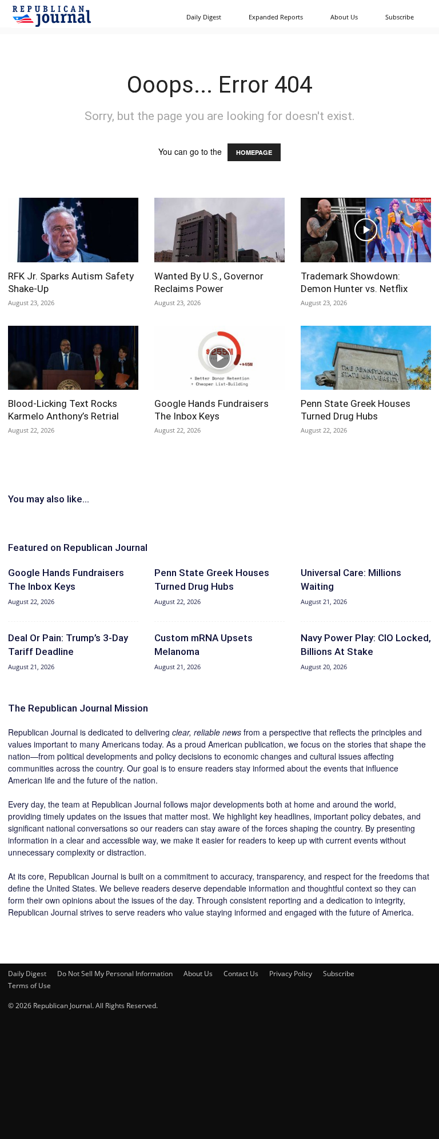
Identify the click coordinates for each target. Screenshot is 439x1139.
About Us (344, 17)
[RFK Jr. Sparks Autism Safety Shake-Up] (73, 230)
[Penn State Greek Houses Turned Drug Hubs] (366, 358)
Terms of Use (29, 985)
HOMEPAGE (254, 152)
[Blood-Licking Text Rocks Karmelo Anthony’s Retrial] (73, 358)
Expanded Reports (276, 17)
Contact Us (241, 973)
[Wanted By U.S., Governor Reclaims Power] (219, 230)
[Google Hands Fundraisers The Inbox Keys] (219, 358)
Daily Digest (203, 17)
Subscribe (399, 17)
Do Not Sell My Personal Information (115, 973)
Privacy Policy (290, 973)
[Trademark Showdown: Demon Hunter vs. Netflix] (366, 230)
